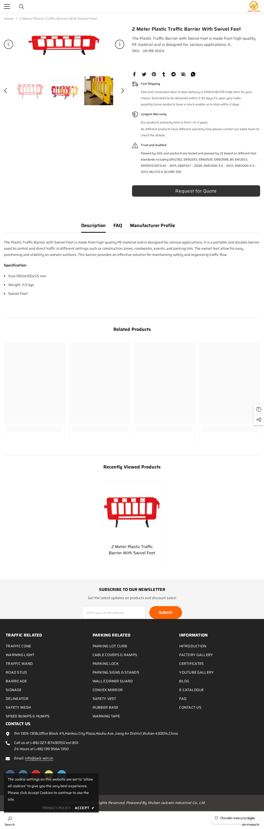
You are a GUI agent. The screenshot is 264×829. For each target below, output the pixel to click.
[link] (34, 429)
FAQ (117, 225)
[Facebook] (134, 74)
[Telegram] (173, 74)
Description (93, 225)
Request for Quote (196, 191)
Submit (165, 612)
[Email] (183, 74)
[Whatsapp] (193, 74)
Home (9, 18)
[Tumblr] (163, 74)
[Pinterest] (154, 74)
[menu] (7, 6)
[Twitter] (144, 74)
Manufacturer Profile (152, 225)
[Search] (22, 7)
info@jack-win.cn (39, 758)
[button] (8, 44)
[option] (64, 44)
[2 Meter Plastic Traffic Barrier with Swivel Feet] (132, 511)
